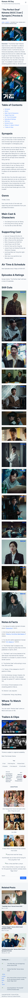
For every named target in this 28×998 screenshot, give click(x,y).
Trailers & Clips (9, 127)
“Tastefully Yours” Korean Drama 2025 (12, 906)
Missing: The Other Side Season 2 (16, 634)
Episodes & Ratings (10, 119)
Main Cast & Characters (11, 113)
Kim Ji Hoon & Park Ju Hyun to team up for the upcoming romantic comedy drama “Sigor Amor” (14, 869)
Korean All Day (8, 1)
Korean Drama (20, 763)
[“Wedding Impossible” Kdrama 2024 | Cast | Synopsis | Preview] (14, 940)
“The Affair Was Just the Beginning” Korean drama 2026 (16, 964)
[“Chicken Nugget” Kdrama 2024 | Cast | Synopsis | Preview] (14, 918)
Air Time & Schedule (10, 117)
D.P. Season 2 (10, 642)
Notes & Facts (9, 123)
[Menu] (25, 2)
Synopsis (7, 109)
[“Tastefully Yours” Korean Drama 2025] (14, 897)
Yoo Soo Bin (22, 766)
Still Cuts (7, 121)
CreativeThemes (16, 996)
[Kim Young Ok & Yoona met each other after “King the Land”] (14, 798)
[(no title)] (14, 822)
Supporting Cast (9, 115)
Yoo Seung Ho (13, 766)
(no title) (13, 832)
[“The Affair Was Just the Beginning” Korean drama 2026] (4, 965)
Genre (6, 111)
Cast (4, 763)
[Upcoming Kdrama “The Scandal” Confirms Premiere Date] (4, 989)
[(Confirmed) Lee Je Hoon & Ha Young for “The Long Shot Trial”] (14, 854)
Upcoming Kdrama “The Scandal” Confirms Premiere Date (15, 988)
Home (3, 22)
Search (3, 875)
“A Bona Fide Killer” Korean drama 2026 (15, 969)
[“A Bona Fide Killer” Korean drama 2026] (4, 970)
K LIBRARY (7, 22)
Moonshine (9, 628)
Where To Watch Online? (12, 125)
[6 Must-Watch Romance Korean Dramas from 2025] (14, 840)
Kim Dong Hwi (11, 763)
